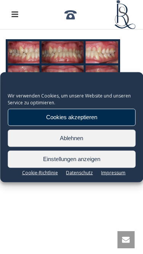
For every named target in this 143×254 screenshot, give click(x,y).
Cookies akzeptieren (71, 117)
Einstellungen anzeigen (71, 159)
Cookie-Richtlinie (40, 172)
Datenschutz (79, 172)
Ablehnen (71, 138)
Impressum (113, 172)
